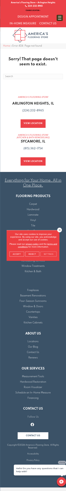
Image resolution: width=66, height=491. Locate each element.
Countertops (33, 312)
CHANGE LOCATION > (33, 10)
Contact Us (33, 352)
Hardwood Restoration (33, 382)
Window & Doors (33, 306)
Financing (33, 398)
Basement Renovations (33, 296)
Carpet (33, 204)
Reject (32, 254)
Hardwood (33, 209)
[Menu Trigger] (60, 18)
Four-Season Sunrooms (33, 301)
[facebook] (32, 425)
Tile (33, 226)
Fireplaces (33, 290)
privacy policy (32, 244)
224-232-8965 (35, 6)
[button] (33, 435)
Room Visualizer (33, 387)
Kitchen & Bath (33, 271)
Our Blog (33, 347)
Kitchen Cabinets (33, 323)
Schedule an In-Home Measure (33, 393)
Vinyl (33, 220)
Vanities (33, 317)
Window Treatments (33, 266)
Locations (33, 341)
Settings (48, 254)
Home (6, 46)
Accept (17, 254)
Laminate (33, 215)
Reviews (33, 358)
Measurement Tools (33, 376)
